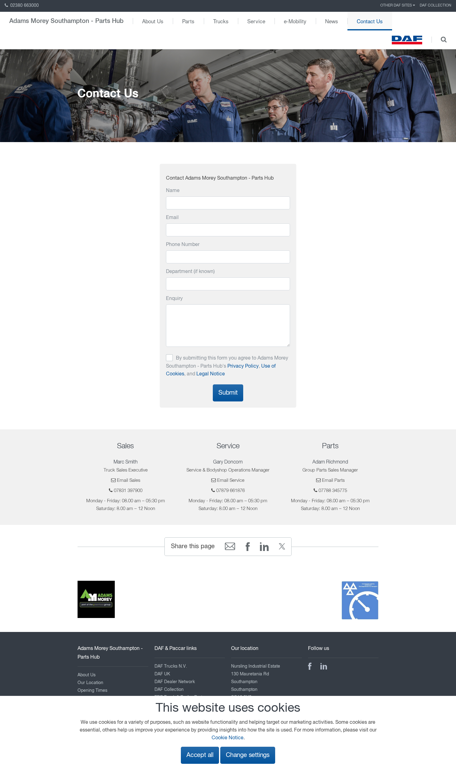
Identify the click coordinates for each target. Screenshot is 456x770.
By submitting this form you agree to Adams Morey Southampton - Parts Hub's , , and (227, 366)
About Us (152, 21)
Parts (188, 21)
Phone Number (182, 244)
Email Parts (333, 480)
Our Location (90, 683)
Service (256, 21)
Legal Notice (210, 374)
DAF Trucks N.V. (170, 666)
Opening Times (92, 690)
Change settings (248, 755)
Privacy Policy (243, 366)
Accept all (199, 755)
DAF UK (162, 674)
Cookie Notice (228, 738)
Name (173, 190)
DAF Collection (435, 5)
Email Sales (128, 480)
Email (172, 217)
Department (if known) (190, 271)
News (331, 21)
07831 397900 (128, 490)
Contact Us (370, 21)
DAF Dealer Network (174, 682)
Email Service (230, 480)
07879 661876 (230, 490)
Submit (228, 393)
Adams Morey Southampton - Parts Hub (66, 21)
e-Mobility (295, 21)
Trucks (221, 21)
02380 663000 (24, 5)
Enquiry (174, 298)
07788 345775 (333, 490)
